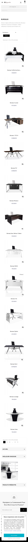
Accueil (5, 449)
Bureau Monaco (14, 200)
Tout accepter (14, 535)
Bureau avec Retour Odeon (14, 233)
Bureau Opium (14, 331)
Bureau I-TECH (14, 135)
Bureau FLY (14, 168)
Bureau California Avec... (14, 70)
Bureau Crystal (14, 102)
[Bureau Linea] (9, 470)
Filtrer (6, 35)
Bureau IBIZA (14, 266)
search (25, 10)
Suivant (18, 442)
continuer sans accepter (14, 538)
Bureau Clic (14, 298)
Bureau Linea (14, 429)
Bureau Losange (14, 396)
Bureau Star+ (14, 364)
